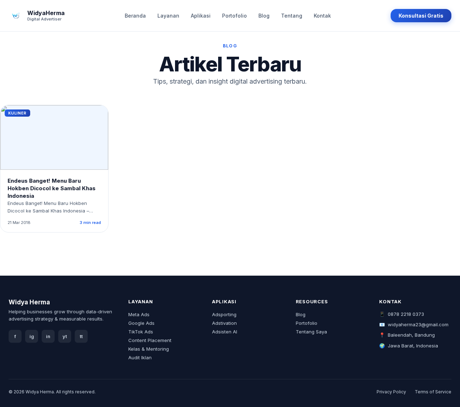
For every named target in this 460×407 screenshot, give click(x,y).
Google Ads (141, 323)
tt (81, 336)
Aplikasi (201, 16)
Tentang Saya (311, 332)
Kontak (322, 16)
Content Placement (149, 340)
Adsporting (224, 314)
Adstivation (224, 323)
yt (65, 336)
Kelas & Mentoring (148, 349)
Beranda (135, 16)
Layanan (168, 16)
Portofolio (234, 16)
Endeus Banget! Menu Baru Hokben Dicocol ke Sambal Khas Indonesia (52, 188)
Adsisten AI (224, 332)
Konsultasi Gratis (421, 16)
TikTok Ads (140, 332)
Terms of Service (433, 391)
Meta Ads (139, 314)
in (48, 336)
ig (31, 336)
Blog (264, 16)
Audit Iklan (140, 357)
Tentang (291, 16)
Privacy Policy (391, 391)
